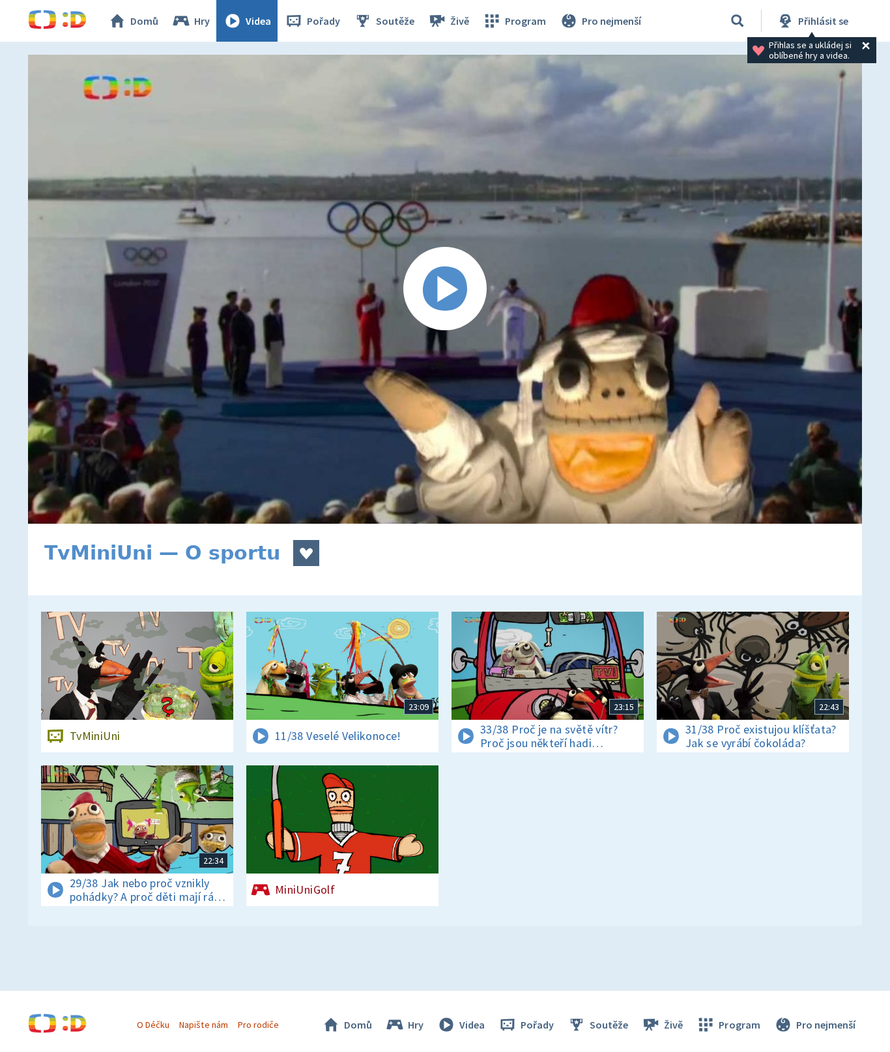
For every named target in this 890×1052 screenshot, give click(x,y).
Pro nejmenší (611, 20)
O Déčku (153, 1025)
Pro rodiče (258, 1025)
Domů (144, 20)
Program (525, 20)
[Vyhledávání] (737, 21)
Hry (202, 20)
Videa (258, 20)
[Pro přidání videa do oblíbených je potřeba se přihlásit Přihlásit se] (306, 553)
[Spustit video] (445, 289)
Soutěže (395, 20)
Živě (459, 20)
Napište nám (203, 1025)
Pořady (323, 20)
